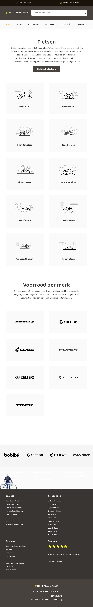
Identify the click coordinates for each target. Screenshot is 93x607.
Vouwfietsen (53, 528)
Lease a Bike (66, 24)
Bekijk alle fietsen (46, 69)
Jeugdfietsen (53, 534)
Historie (9, 549)
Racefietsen (52, 514)
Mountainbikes (53, 521)
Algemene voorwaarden (15, 563)
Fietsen (19, 24)
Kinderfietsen (53, 531)
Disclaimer (10, 566)
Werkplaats (50, 24)
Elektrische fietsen (55, 501)
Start (8, 24)
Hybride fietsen (53, 507)
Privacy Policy (11, 569)
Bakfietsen (52, 524)
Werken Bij (82, 24)
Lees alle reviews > (55, 561)
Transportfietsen (54, 511)
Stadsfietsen (53, 504)
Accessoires (33, 24)
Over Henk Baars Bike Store (16, 546)
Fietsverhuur (10, 556)
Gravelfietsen (53, 517)
